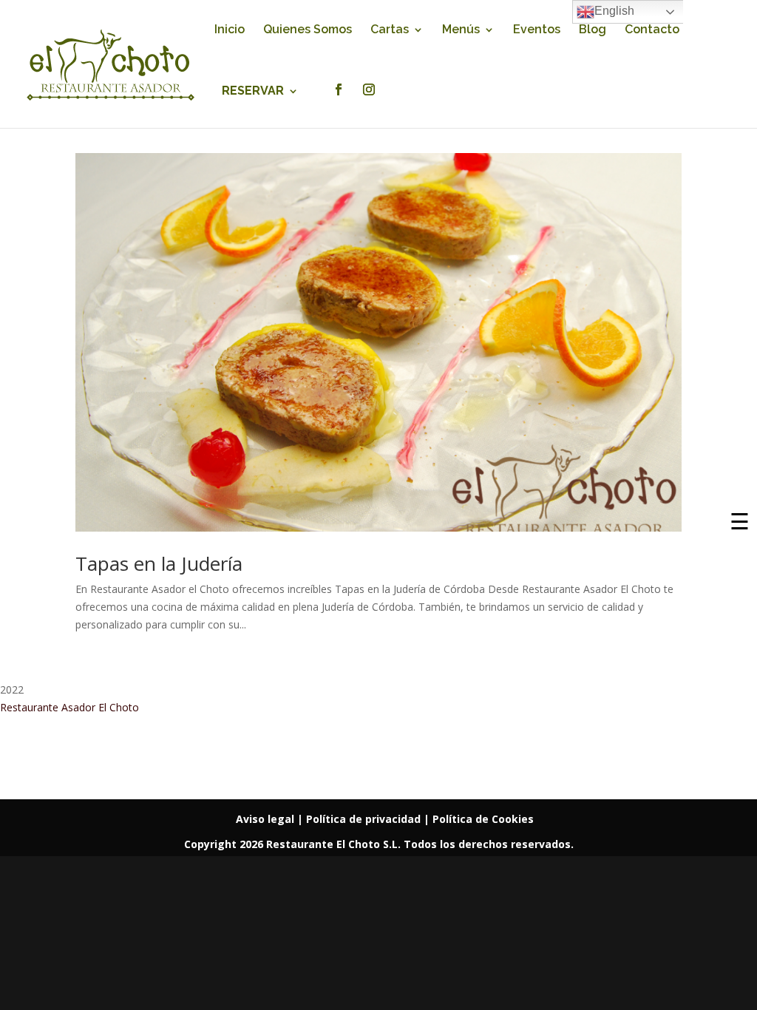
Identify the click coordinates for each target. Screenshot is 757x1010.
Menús (461, 30)
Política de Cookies (483, 819)
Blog (592, 30)
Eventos (536, 30)
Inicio (229, 30)
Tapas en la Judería (158, 563)
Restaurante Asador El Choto (69, 707)
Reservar (253, 92)
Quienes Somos (307, 30)
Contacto (652, 30)
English (614, 10)
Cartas (389, 30)
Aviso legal (266, 819)
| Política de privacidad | (364, 819)
